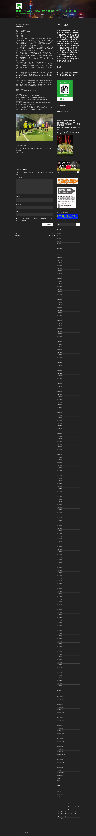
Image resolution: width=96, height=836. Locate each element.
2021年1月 (59, 433)
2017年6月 (59, 546)
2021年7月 (59, 417)
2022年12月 (59, 373)
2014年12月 (59, 625)
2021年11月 (59, 407)
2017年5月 (59, 549)
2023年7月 (59, 354)
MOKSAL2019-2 (60, 730)
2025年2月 (59, 304)
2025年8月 (59, 289)
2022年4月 (59, 394)
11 (68, 809)
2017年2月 (59, 557)
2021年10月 (59, 410)
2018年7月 (59, 512)
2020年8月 (59, 446)
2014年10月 (59, 630)
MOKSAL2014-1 (60, 702)
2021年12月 (59, 404)
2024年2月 (59, 336)
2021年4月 (59, 425)
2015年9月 (59, 601)
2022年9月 (59, 381)
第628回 (59, 238)
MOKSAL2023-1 (60, 749)
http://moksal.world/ (34, 99)
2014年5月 (59, 643)
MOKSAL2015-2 (60, 709)
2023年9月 (59, 349)
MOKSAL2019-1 (60, 728)
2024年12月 (59, 310)
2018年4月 (59, 520)
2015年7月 (59, 607)
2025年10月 (59, 283)
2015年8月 (59, 604)
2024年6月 (59, 325)
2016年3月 (59, 586)
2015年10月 (59, 599)
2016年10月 (59, 567)
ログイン (59, 789)
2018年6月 (59, 515)
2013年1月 (59, 685)
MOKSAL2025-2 (60, 762)
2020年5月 (59, 454)
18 (68, 811)
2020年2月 (59, 462)
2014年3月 (59, 649)
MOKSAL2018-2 (60, 725)
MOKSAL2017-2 (60, 720)
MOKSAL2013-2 (60, 699)
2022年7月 (59, 386)
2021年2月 (59, 431)
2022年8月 (59, 383)
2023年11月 (59, 344)
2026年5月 (59, 265)
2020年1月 (59, 465)
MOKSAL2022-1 (60, 744)
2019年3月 (59, 491)
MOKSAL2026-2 (60, 767)
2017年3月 (59, 554)
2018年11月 (59, 501)
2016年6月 (59, 578)
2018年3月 (59, 523)
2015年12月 (59, 593)
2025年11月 (59, 281)
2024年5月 (59, 328)
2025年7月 (59, 291)
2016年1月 (59, 591)
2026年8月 (59, 257)
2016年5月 (59, 580)
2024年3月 (59, 333)
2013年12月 (59, 656)
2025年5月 (59, 297)
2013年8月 (59, 667)
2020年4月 (59, 457)
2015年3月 (59, 617)
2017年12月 (59, 530)
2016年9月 (59, 570)
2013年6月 (59, 672)
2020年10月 (59, 441)
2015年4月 (59, 614)
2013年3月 (59, 680)
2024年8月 (59, 320)
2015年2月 (59, 620)
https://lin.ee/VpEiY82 (34, 109)
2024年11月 (59, 312)
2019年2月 (59, 494)
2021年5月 (59, 423)
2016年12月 (59, 562)
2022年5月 (59, 391)
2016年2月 (59, 588)
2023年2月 (59, 368)
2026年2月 (59, 273)
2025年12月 (59, 278)
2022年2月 (59, 399)
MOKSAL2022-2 (60, 746)
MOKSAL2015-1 (60, 707)
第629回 (59, 235)
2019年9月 (59, 475)
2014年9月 (59, 633)
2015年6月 (59, 609)
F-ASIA (58, 694)
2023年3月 (59, 365)
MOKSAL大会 (60, 770)
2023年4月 (59, 362)
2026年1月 (59, 276)
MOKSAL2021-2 (60, 741)
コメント (19, 177)
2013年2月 (59, 683)
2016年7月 (59, 575)
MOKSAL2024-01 (61, 754)
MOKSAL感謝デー (61, 772)
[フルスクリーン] (78, 172)
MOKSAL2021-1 (21, 159)
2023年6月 (59, 357)
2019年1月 (59, 496)
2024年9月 (59, 318)
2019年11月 (59, 470)
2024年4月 (59, 331)
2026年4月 (59, 268)
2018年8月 (59, 509)
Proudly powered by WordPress (23, 832)
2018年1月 (59, 528)
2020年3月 (59, 459)
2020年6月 (59, 452)
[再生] (58, 172)
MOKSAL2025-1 (60, 759)
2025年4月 (59, 299)
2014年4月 (59, 646)
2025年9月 (59, 286)
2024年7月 (59, 323)
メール (18, 204)
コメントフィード (61, 794)
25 (68, 813)
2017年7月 (59, 544)
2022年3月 (59, 396)
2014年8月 (59, 635)
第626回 (59, 243)
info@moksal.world (47, 106)
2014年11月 (59, 628)
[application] (68, 167)
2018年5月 (59, 517)
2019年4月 (59, 488)
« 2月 (61, 818)
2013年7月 (59, 670)
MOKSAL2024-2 (60, 757)
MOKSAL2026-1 (60, 765)
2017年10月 (59, 536)
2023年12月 (59, 341)
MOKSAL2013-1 (60, 696)
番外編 (58, 780)
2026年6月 (59, 262)
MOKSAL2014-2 (60, 704)
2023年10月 (59, 346)
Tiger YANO (27, 24)
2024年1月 (59, 339)
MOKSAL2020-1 (60, 733)
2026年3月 (59, 270)
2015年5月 (59, 612)
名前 (18, 196)
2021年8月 (59, 415)
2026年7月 (59, 260)
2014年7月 (59, 638)
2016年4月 (59, 583)
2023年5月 (59, 360)
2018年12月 (59, 499)
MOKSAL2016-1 (60, 712)
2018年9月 (59, 507)
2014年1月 (59, 654)
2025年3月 (59, 302)
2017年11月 (59, 533)
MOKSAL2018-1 (60, 723)
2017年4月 (59, 551)
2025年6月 (59, 294)
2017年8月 (59, 541)
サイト (18, 211)
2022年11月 (59, 375)
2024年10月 (59, 315)
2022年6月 (59, 389)
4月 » (75, 818)
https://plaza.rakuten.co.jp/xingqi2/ (43, 102)
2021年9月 (59, 412)
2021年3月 (59, 428)
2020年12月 (59, 436)
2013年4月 (59, 677)
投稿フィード (60, 791)
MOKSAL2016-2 (60, 715)
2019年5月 (59, 486)
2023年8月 (59, 352)
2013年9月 (59, 664)
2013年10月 (59, 662)
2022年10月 (59, 378)
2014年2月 (59, 651)
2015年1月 (59, 622)
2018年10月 (59, 504)
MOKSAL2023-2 (60, 751)
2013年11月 (59, 659)
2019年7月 (59, 480)
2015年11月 (59, 596)
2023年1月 (59, 370)
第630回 (59, 233)
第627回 (59, 241)
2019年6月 (59, 483)
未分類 (58, 778)
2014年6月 (59, 641)
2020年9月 (59, 444)
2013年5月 (59, 675)
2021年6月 (59, 420)
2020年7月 (59, 449)
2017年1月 (59, 559)
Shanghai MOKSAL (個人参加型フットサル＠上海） (47, 11)
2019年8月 (59, 478)
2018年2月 (59, 525)
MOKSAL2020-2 (60, 736)
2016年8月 (59, 572)
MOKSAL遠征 (60, 775)
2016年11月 (59, 565)
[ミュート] (75, 172)
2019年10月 (59, 473)
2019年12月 (59, 467)
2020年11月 (59, 438)
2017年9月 (59, 538)
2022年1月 (59, 402)
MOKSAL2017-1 (60, 717)
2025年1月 (59, 307)
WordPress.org (60, 796)
